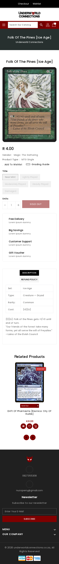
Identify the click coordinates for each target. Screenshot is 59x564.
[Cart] (54, 25)
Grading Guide (41, 164)
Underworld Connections (29, 42)
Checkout (23, 3)
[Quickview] (23, 426)
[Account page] (48, 25)
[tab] (29, 273)
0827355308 (29, 475)
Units (5, 199)
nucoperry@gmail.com (29, 490)
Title (5, 171)
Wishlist (37, 3)
